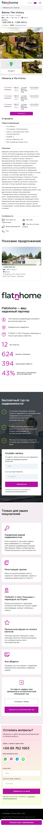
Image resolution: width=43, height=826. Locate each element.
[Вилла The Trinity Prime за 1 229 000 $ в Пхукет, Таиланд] (21, 256)
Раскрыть (21, 113)
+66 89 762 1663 (16, 748)
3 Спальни (8, 87)
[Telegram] (17, 759)
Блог (23, 813)
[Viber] (11, 759)
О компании (6, 813)
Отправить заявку (21, 701)
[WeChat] (23, 759)
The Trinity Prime (18, 274)
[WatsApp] (5, 759)
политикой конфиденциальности (16, 491)
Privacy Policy (16, 813)
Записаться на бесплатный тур (21, 709)
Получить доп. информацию (22, 822)
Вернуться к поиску (11, 7)
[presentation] (40, 66)
